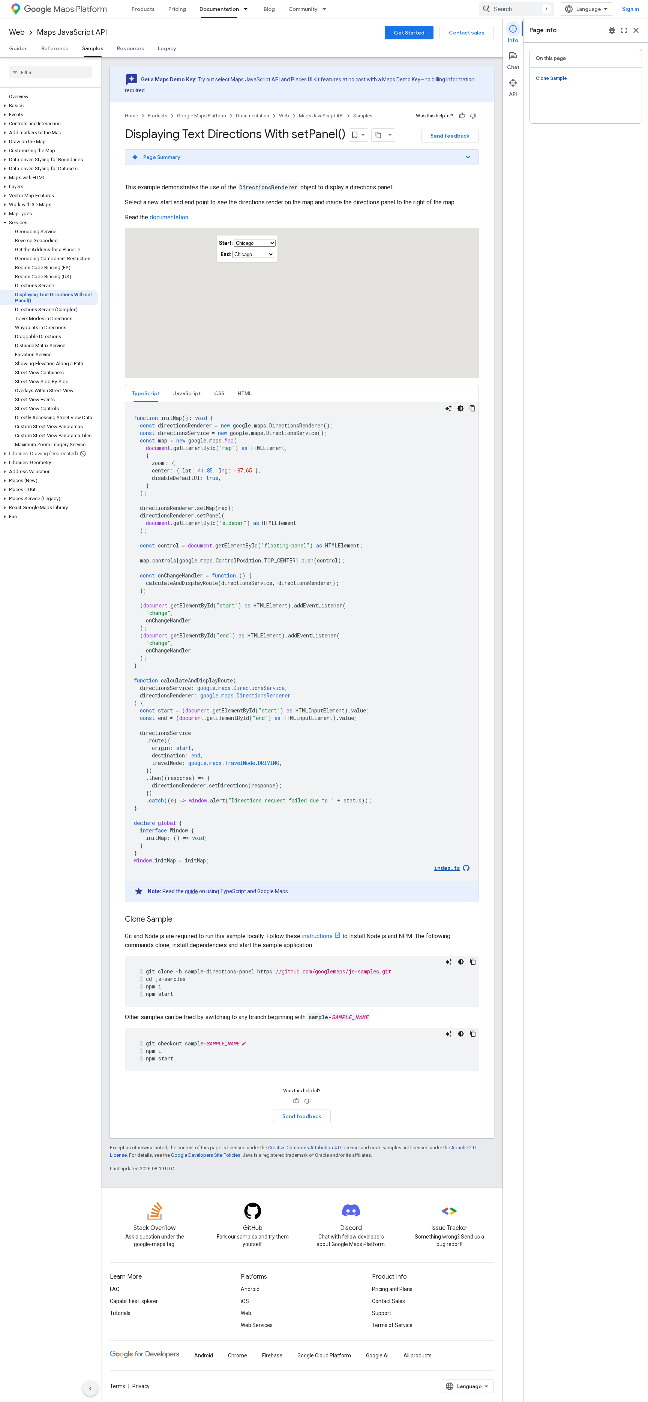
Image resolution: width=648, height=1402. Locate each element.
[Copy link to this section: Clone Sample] (180, 919)
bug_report (612, 30)
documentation (169, 217)
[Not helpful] (473, 115)
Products (143, 9)
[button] (49, 105)
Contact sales (466, 32)
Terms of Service (392, 1325)
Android (250, 1289)
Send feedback (450, 135)
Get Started (409, 32)
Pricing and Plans (392, 1289)
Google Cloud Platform (324, 1356)
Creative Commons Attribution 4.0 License (313, 1147)
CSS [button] (219, 393)
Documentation (219, 9)
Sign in (630, 9)
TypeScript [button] (146, 393)
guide (191, 891)
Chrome (237, 1356)
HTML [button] (245, 393)
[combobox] (516, 9)
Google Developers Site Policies (205, 1155)
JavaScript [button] (187, 393)
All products (418, 1356)
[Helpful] (462, 115)
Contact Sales (388, 1301)
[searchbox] (50, 72)
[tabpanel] (301, 652)
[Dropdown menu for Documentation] (248, 9)
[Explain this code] (448, 408)
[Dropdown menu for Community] (327, 9)
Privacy (141, 1386)
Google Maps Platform (201, 115)
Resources (130, 48)
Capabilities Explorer (134, 1301)
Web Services (257, 1325)
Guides (18, 48)
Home (131, 115)
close (636, 30)
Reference (55, 48)
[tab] (145, 393)
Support (381, 1313)
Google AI (377, 1356)
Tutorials (120, 1313)
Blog (269, 9)
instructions (317, 936)
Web (17, 32)
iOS (245, 1301)
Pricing (177, 9)
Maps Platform (80, 9)
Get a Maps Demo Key (168, 79)
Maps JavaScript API (72, 32)
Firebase (272, 1356)
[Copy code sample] (472, 408)
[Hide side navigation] (90, 1388)
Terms (117, 1386)
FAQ (115, 1289)
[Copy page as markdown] (378, 135)
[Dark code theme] (460, 408)
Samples (93, 48)
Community (303, 9)
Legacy (167, 48)
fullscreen (624, 30)
